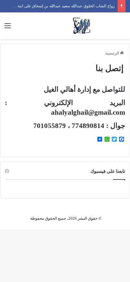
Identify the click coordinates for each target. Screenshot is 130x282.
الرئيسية (112, 53)
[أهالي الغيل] (81, 26)
